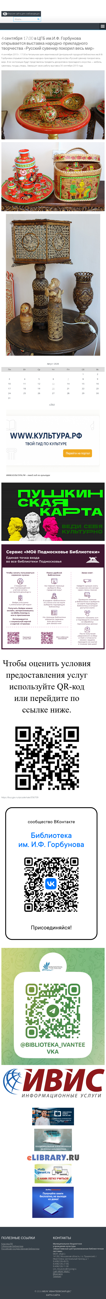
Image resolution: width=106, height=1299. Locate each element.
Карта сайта (53, 1295)
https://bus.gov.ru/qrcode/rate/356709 (19, 797)
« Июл (52, 404)
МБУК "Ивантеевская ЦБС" (56, 1291)
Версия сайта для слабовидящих (23, 13)
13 (53, 383)
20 (53, 388)
